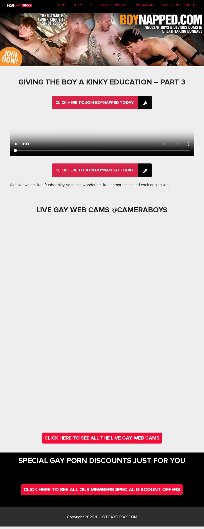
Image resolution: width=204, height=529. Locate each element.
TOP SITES (82, 5)
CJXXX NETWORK (111, 5)
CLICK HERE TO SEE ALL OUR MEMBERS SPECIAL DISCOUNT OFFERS (102, 490)
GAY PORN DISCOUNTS (179, 5)
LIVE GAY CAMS (144, 5)
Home (64, 5)
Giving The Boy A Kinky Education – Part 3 (101, 82)
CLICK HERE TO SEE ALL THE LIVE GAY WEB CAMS (102, 438)
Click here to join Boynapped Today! (95, 102)
